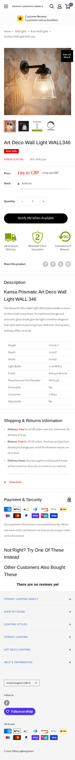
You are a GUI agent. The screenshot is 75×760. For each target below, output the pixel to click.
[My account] (60, 6)
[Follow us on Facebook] (7, 703)
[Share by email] (68, 264)
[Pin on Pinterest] (53, 264)
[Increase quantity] (43, 201)
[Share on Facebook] (45, 264)
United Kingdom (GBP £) (18, 683)
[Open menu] (6, 6)
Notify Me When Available (36, 218)
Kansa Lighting (14, 159)
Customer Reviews (41, 18)
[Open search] (52, 6)
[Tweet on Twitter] (60, 264)
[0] (67, 6)
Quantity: (9, 201)
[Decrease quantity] (22, 201)
